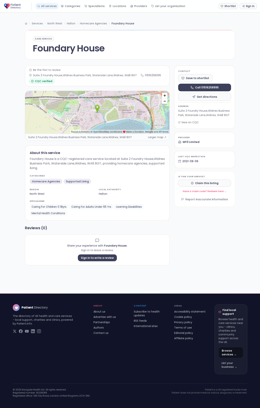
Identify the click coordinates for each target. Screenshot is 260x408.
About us (99, 311)
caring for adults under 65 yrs (91, 207)
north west (37, 194)
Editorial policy (183, 333)
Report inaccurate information (206, 199)
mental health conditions (48, 213)
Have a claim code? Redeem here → (205, 191)
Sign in (250, 6)
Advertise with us (104, 317)
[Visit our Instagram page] (39, 331)
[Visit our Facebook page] (21, 331)
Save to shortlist (197, 78)
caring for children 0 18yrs (49, 207)
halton (103, 194)
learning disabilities (129, 207)
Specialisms (96, 6)
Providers (140, 6)
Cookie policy (183, 317)
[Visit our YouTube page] (27, 331)
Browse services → (229, 352)
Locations (119, 6)
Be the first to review (47, 70)
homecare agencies (46, 181)
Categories (72, 6)
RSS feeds (140, 321)
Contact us (100, 333)
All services (49, 6)
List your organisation (170, 6)
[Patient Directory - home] (17, 6)
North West (54, 23)
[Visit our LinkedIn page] (33, 331)
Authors (98, 327)
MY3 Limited (191, 142)
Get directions (207, 97)
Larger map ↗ (157, 137)
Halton (71, 23)
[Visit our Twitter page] (15, 331)
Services (37, 23)
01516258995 (153, 75)
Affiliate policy (183, 338)
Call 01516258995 (207, 87)
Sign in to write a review (97, 258)
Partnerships (101, 322)
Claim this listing (207, 183)
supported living (77, 181)
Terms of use (183, 327)
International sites (146, 326)
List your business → (229, 365)
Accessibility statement (190, 311)
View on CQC (190, 122)
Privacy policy (183, 322)
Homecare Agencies (93, 23)
